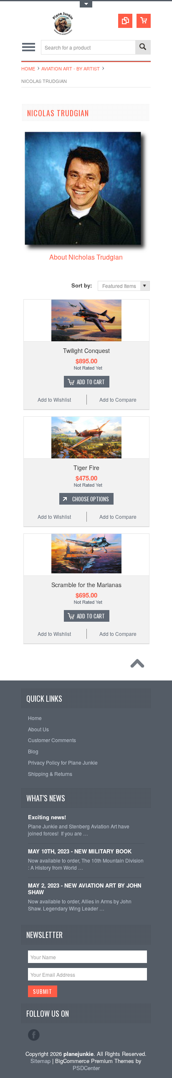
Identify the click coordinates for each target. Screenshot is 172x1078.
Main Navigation (28, 47)
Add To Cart (91, 382)
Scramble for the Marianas (86, 584)
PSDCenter (86, 1068)
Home (28, 68)
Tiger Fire (86, 467)
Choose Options (90, 499)
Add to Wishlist (54, 399)
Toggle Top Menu (86, 4)
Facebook (34, 1035)
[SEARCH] (142, 47)
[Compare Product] (125, 21)
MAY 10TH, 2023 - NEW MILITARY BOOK (80, 851)
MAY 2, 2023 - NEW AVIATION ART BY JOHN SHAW (84, 889)
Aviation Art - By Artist (70, 68)
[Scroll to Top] (139, 665)
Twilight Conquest (86, 350)
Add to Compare (118, 399)
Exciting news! (47, 817)
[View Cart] (144, 21)
